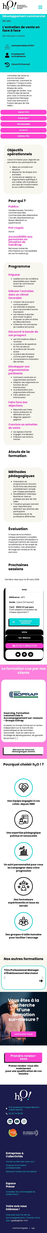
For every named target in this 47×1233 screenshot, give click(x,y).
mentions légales (20, 1228)
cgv (33, 1228)
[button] (18, 654)
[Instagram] (24, 1121)
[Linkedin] (10, 1121)
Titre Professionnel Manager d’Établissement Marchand (21, 971)
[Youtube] (17, 1121)
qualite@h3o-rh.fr (19, 1220)
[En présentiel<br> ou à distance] (7, 55)
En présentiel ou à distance (18, 55)
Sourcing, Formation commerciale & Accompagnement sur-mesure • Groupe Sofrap (23, 716)
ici (27, 253)
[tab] (24, 589)
